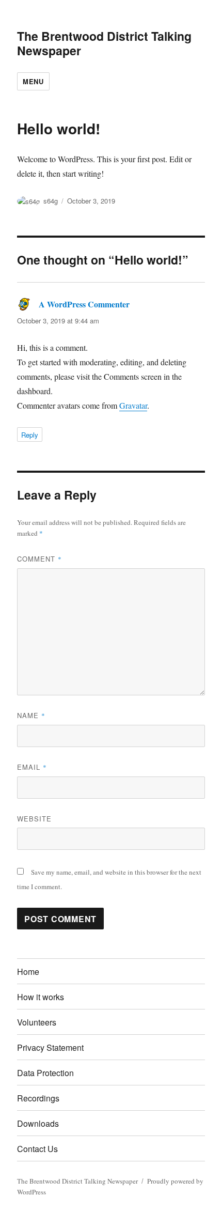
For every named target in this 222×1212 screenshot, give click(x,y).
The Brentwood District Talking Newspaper (104, 43)
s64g (50, 201)
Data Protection (45, 1073)
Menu (33, 81)
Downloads (38, 1123)
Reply (29, 435)
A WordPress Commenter (84, 304)
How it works (40, 997)
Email (32, 767)
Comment (39, 559)
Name (31, 715)
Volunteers (36, 1022)
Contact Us (37, 1149)
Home (28, 971)
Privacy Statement (50, 1047)
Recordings (38, 1098)
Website (34, 818)
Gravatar (133, 405)
